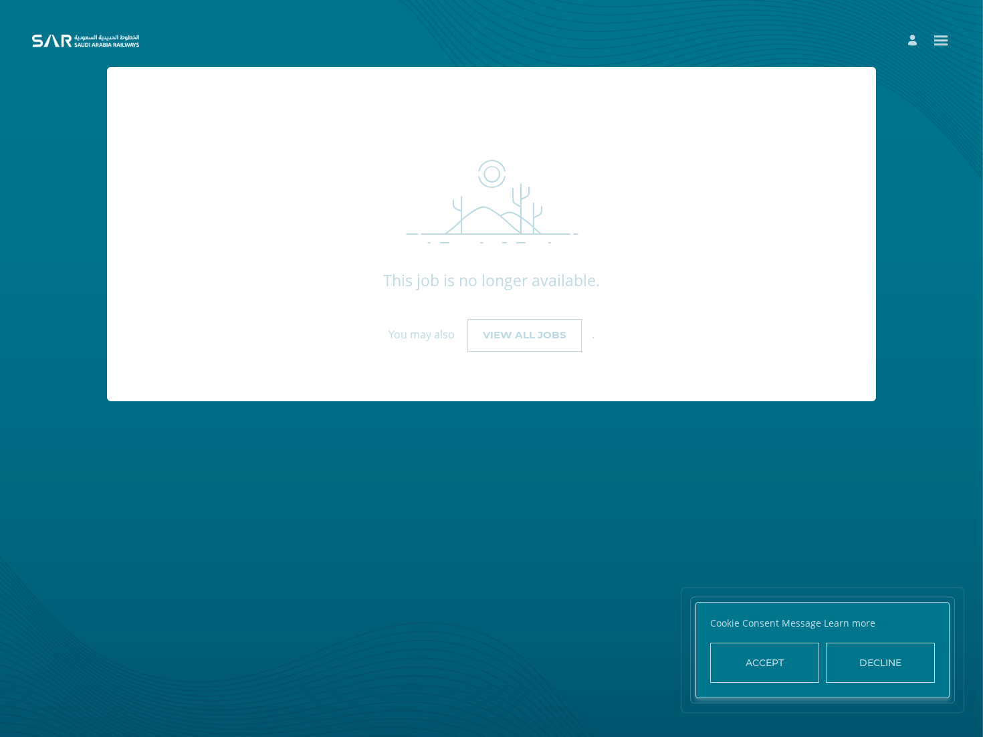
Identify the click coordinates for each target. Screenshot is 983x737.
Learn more (849, 623)
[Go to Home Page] (85, 41)
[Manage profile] (914, 40)
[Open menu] (941, 40)
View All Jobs (524, 334)
